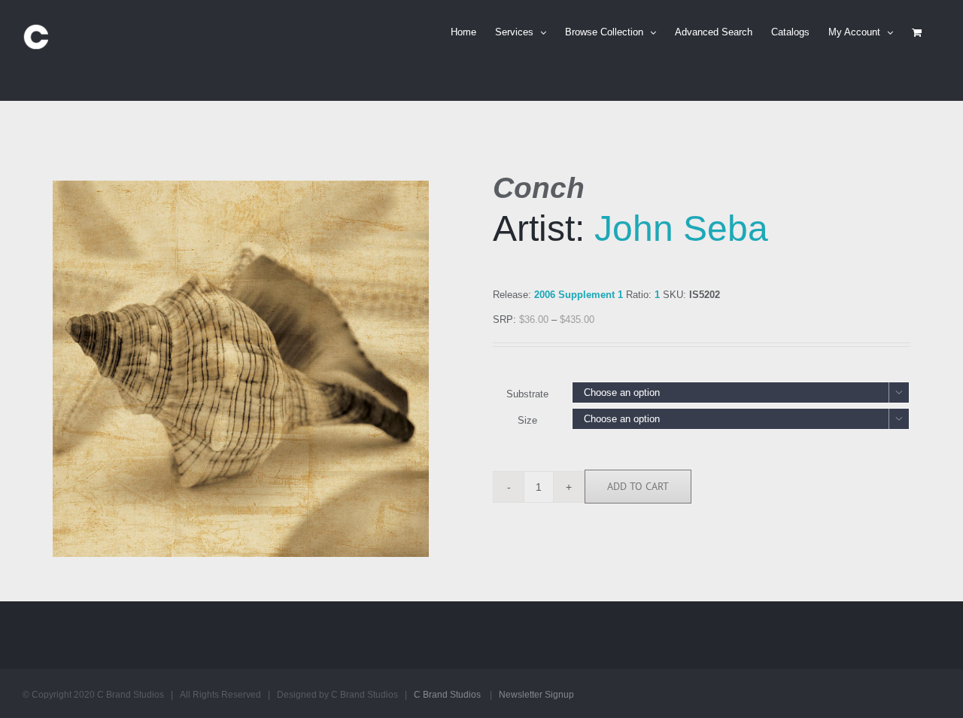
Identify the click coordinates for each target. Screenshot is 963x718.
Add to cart (638, 486)
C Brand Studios (447, 694)
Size (527, 420)
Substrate (527, 394)
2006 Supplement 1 (578, 294)
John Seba (681, 228)
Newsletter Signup (536, 694)
